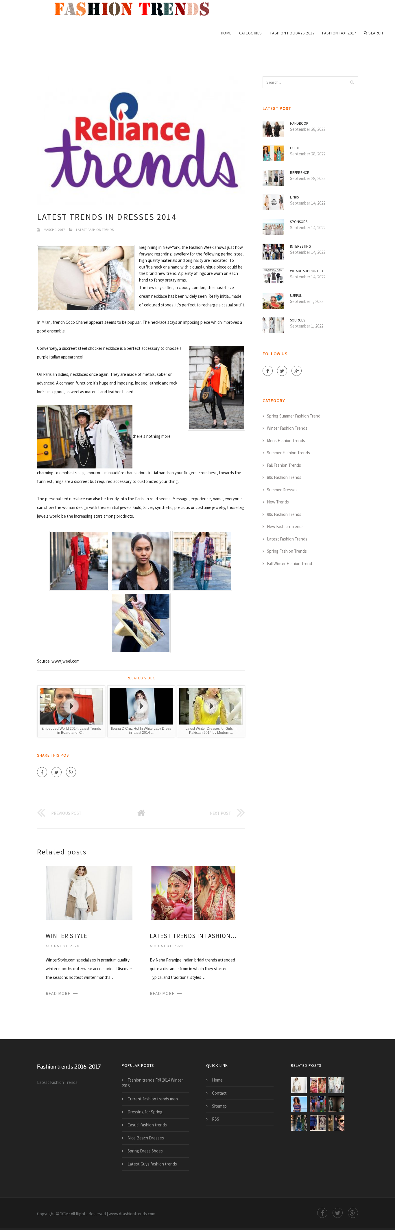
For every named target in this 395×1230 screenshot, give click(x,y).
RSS (215, 1119)
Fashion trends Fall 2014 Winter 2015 (152, 1083)
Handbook (299, 123)
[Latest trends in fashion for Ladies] (336, 1085)
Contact (219, 1093)
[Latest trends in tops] (299, 1104)
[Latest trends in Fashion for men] (318, 1123)
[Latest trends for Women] (336, 1123)
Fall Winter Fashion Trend (289, 563)
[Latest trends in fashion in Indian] (193, 892)
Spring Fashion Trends (287, 551)
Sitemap (219, 1106)
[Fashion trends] (136, 9)
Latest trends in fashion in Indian (193, 936)
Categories (250, 33)
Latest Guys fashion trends (152, 1164)
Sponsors (298, 221)
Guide (295, 148)
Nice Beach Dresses (146, 1138)
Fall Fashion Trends (284, 465)
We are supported (306, 271)
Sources (297, 320)
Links (294, 197)
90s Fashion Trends (284, 514)
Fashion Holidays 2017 (292, 33)
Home (226, 33)
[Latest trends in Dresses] (336, 1104)
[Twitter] (56, 772)
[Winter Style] (89, 892)
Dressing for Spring (145, 1112)
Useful (296, 295)
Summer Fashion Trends (288, 452)
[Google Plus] (71, 772)
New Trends (278, 502)
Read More (58, 993)
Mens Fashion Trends (286, 440)
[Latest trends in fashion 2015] (299, 1123)
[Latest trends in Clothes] (318, 1104)
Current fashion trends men (153, 1099)
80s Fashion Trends (284, 477)
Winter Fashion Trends (287, 428)
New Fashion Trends (285, 526)
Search (375, 33)
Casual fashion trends (147, 1125)
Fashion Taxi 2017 (339, 33)
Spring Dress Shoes (145, 1151)
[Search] (352, 82)
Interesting (300, 246)
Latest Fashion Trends (95, 229)
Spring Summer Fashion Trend (293, 416)
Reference (299, 172)
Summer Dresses (282, 489)
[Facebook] (42, 772)
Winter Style (66, 936)
